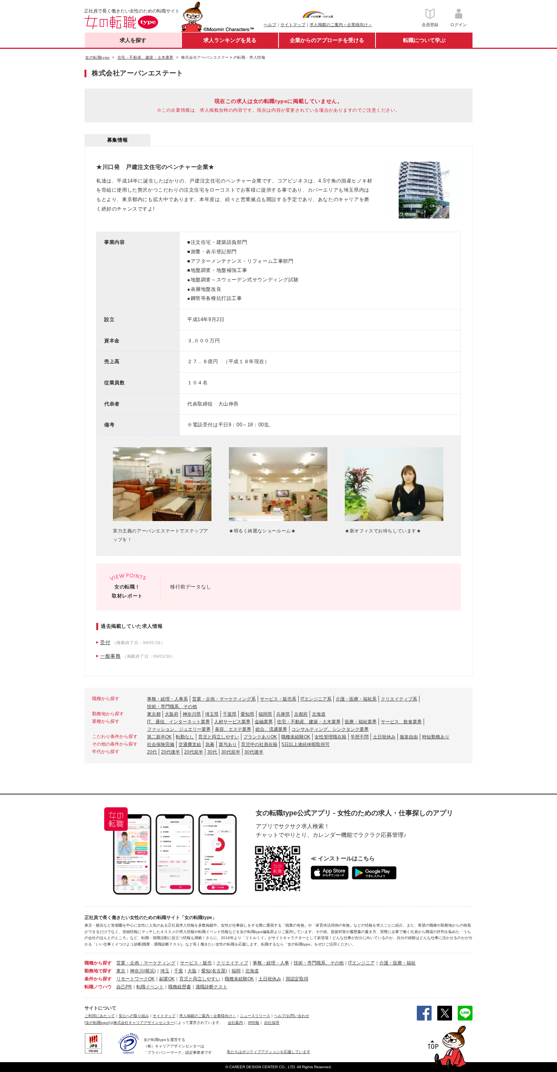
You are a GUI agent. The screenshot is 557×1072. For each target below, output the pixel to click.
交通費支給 (189, 744)
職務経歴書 (179, 987)
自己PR (124, 987)
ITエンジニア (361, 963)
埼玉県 (212, 714)
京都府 (301, 714)
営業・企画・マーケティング (145, 963)
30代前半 (230, 752)
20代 (152, 752)
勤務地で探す (98, 971)
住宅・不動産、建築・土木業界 (309, 721)
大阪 (192, 971)
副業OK (167, 979)
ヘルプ (270, 24)
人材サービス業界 (232, 721)
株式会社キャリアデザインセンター (143, 1023)
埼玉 (164, 971)
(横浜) (150, 971)
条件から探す (98, 979)
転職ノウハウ (98, 987)
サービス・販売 (196, 963)
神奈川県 (192, 714)
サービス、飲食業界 (401, 721)
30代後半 (253, 752)
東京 (120, 971)
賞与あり (228, 744)
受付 (105, 642)
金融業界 (264, 721)
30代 (212, 752)
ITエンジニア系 (316, 699)
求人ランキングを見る (230, 40)
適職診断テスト (211, 987)
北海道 (318, 714)
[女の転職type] (97, 1023)
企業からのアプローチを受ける (327, 40)
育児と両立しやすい (218, 737)
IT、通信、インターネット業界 (178, 721)
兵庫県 (283, 714)
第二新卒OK (159, 737)
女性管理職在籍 (330, 737)
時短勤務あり (435, 737)
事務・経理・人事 (271, 963)
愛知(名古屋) (214, 971)
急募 (209, 744)
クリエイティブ (232, 963)
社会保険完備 (160, 744)
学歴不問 (359, 737)
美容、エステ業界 (233, 729)
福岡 (236, 971)
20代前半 (193, 752)
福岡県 (265, 714)
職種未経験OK (295, 737)
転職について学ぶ (424, 40)
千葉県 (229, 714)
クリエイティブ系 (399, 699)
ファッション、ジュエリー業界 (179, 729)
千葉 (178, 971)
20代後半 (170, 752)
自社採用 (271, 1023)
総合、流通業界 (271, 729)
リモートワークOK (135, 979)
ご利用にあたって (99, 1016)
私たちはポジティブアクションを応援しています (268, 1052)
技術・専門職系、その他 (172, 706)
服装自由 (409, 737)
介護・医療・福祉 (397, 963)
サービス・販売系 (278, 699)
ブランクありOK (260, 737)
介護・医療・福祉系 (356, 699)
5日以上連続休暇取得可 (306, 744)
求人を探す (133, 40)
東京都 (154, 714)
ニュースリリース (255, 1016)
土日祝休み (384, 737)
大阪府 (171, 714)
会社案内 (235, 1023)
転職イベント (150, 987)
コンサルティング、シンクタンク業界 (330, 729)
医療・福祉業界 (361, 721)
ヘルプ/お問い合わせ (291, 1016)
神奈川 (137, 971)
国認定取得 (297, 979)
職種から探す (98, 963)
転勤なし (185, 737)
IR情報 (253, 1023)
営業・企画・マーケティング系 (224, 699)
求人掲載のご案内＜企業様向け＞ (341, 24)
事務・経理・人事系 (167, 699)
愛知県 (247, 714)
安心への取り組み (134, 1016)
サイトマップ (292, 24)
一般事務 (110, 656)
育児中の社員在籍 (259, 744)
